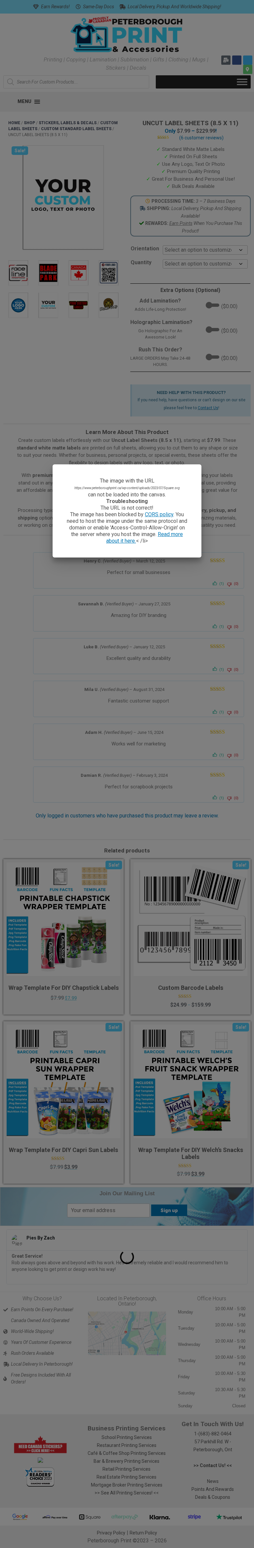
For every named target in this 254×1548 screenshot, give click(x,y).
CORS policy (159, 514)
